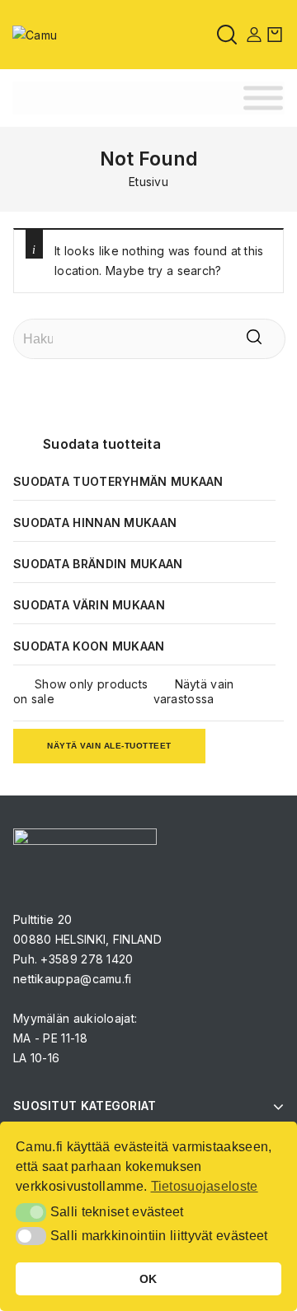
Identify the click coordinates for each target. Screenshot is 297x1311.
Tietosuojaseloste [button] (204, 1186)
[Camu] (34, 33)
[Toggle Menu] (263, 98)
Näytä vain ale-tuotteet (109, 745)
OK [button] (148, 1278)
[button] (31, 1212)
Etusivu (148, 182)
